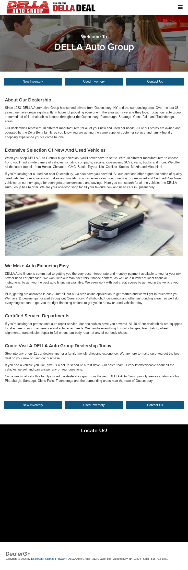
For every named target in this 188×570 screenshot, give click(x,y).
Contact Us (155, 81)
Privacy (61, 558)
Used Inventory (94, 81)
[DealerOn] (18, 554)
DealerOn (37, 558)
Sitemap (49, 558)
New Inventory (33, 81)
